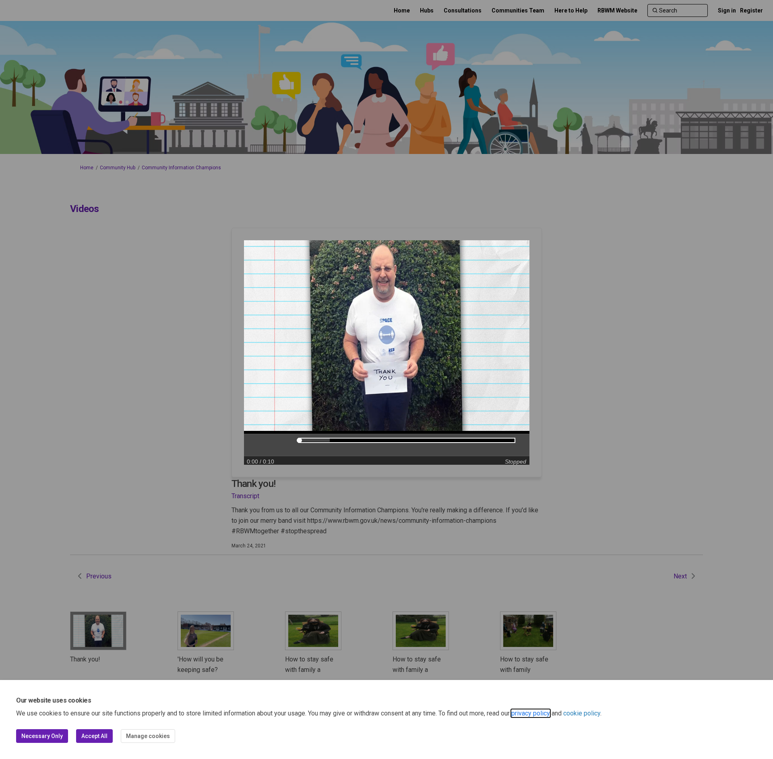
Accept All (94, 736)
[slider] (299, 440)
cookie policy (581, 713)
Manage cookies (148, 736)
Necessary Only (42, 736)
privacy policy (530, 713)
